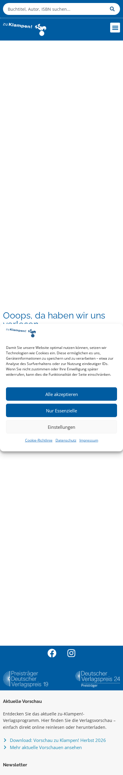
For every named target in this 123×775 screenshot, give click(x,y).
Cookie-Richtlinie (39, 440)
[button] (115, 27)
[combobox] (55, 9)
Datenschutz (66, 440)
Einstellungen (61, 427)
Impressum (88, 440)
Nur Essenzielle (61, 411)
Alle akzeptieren (61, 394)
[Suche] (113, 9)
